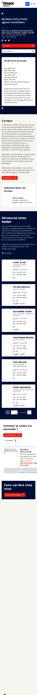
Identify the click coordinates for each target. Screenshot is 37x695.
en (31, 4)
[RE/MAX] (7, 3)
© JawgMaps (21, 472)
